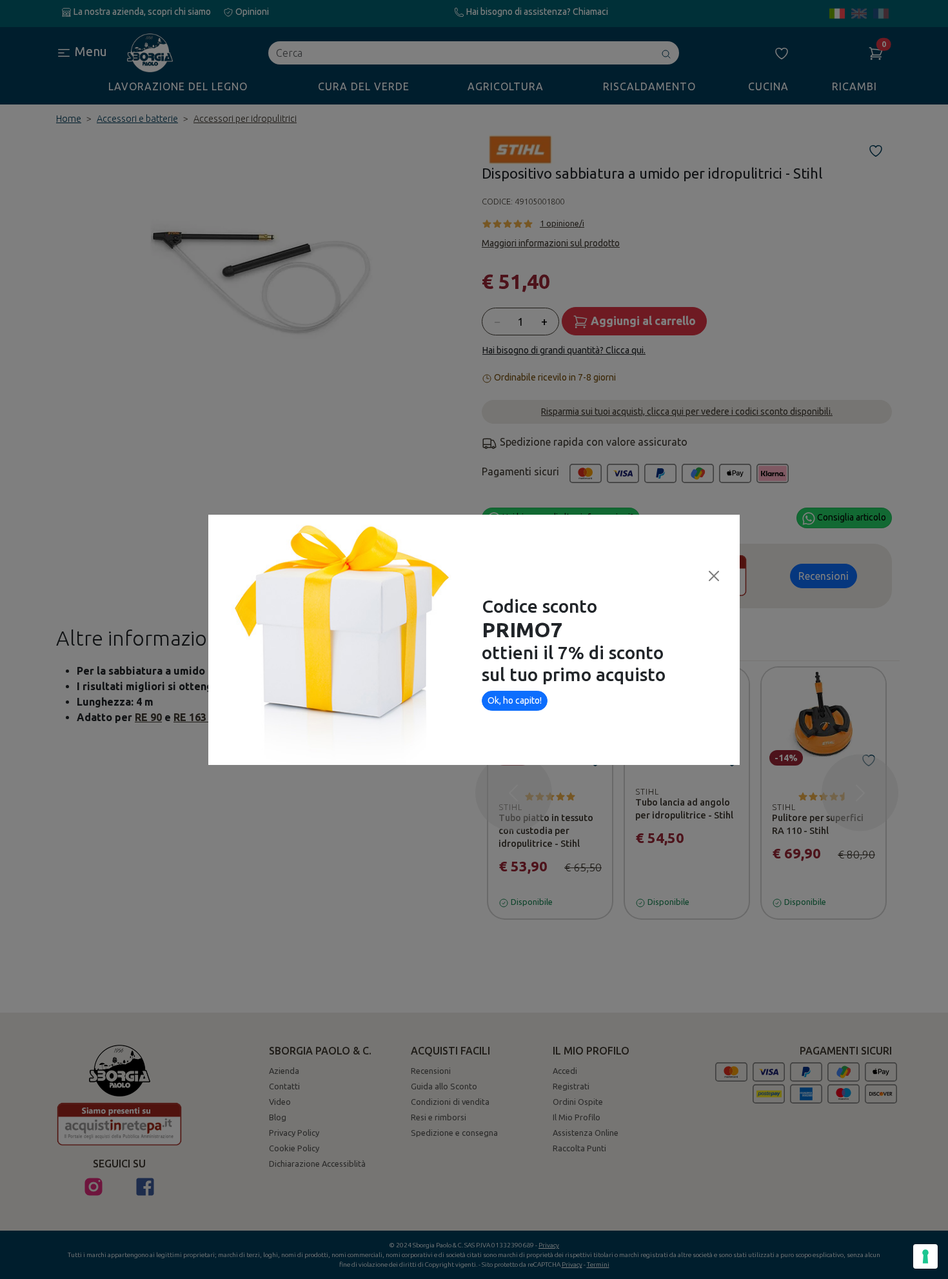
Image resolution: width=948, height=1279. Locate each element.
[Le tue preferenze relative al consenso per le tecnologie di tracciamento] (925, 1256)
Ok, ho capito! (515, 700)
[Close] (714, 576)
